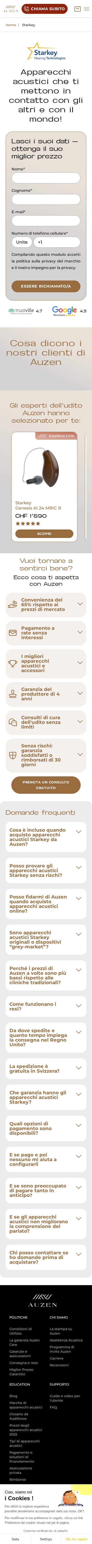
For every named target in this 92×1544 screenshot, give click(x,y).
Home (11, 25)
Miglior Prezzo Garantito (21, 1372)
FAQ (53, 1407)
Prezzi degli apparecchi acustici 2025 (25, 1429)
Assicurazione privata (20, 1470)
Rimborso (17, 1479)
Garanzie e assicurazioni (20, 1353)
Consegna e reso (23, 1363)
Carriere (56, 1358)
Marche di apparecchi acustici (25, 1405)
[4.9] (65, 311)
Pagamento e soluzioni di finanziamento (21, 1457)
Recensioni (59, 1365)
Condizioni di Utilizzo (20, 1331)
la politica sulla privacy (34, 261)
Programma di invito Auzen (62, 1349)
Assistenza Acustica (66, 1340)
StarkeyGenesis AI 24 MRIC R (38, 505)
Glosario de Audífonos (19, 1416)
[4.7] (21, 311)
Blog (13, 1396)
